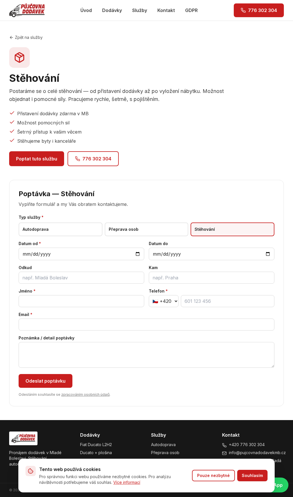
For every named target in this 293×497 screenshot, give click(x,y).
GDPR (191, 10)
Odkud (25, 267)
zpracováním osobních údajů (85, 394)
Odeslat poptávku (45, 381)
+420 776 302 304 (247, 444)
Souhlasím (252, 475)
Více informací (126, 482)
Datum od (30, 243)
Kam (153, 267)
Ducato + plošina (96, 452)
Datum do (158, 243)
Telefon (158, 291)
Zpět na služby (29, 37)
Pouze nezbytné (213, 475)
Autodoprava (163, 444)
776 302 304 (262, 10)
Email (25, 314)
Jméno (27, 291)
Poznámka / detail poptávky (46, 337)
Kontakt (166, 10)
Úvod (86, 10)
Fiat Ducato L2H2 (96, 444)
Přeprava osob (165, 452)
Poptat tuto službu (36, 159)
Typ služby (31, 217)
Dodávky (112, 10)
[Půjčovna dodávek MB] (27, 10)
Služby (139, 10)
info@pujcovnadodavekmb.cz (257, 452)
